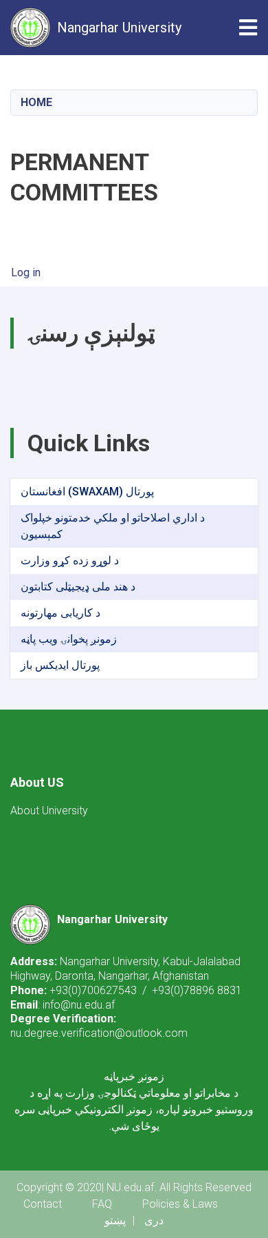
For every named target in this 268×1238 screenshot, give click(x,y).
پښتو (115, 1220)
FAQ (102, 1203)
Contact (42, 1203)
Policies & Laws (180, 1203)
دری (154, 1220)
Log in (26, 272)
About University (49, 810)
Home (36, 102)
